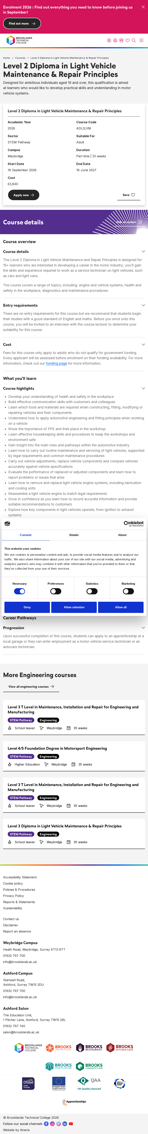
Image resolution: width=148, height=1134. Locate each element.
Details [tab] (74, 535)
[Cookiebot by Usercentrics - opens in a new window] (127, 524)
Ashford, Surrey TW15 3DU (23, 985)
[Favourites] (128, 40)
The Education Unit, (17, 1015)
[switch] (55, 591)
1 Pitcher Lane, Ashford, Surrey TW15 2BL (34, 1020)
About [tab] (122, 535)
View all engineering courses (28, 686)
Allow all (121, 607)
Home (6, 57)
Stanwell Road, (14, 980)
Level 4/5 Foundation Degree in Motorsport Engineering (57, 748)
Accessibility (109, 40)
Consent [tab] (25, 535)
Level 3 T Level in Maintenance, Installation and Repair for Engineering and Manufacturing (73, 709)
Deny (27, 607)
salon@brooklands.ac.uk (21, 1032)
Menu (141, 40)
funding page (56, 363)
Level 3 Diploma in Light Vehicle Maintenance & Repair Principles (65, 825)
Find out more (19, 23)
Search (134, 40)
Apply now (21, 195)
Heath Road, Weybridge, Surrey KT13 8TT (34, 949)
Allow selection (74, 607)
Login (115, 40)
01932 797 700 (14, 956)
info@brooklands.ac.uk (20, 962)
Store (121, 40)
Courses (20, 57)
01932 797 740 (14, 1026)
